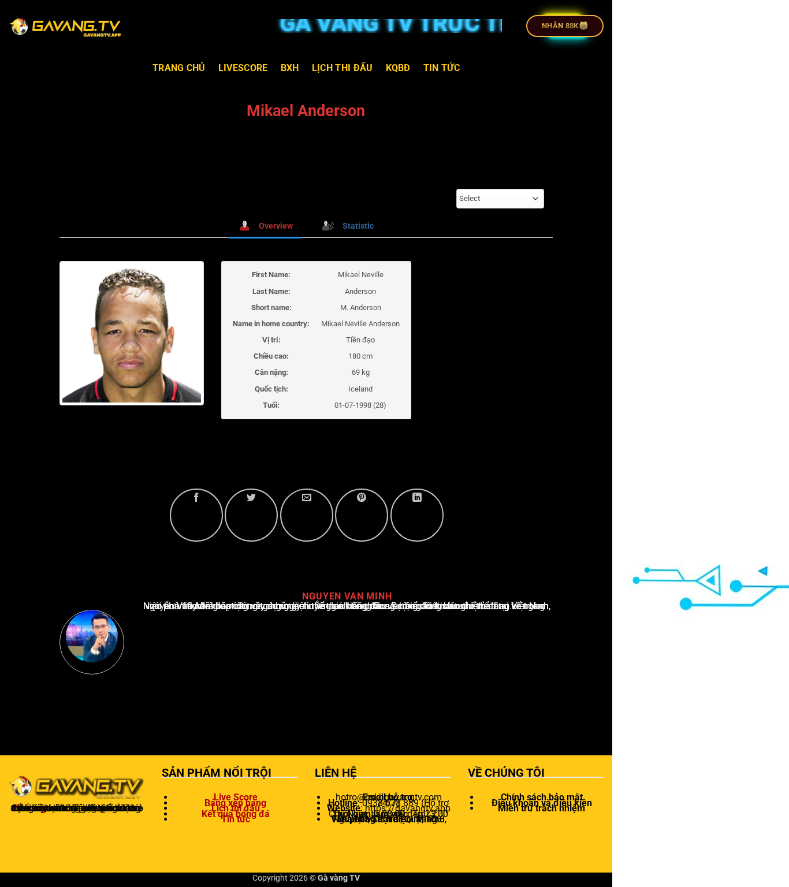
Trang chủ (179, 67)
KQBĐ (398, 67)
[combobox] (500, 198)
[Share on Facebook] (196, 515)
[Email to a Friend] (306, 515)
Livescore (243, 67)
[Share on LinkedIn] (417, 515)
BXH (290, 67)
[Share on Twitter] (251, 515)
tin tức (441, 67)
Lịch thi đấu (342, 67)
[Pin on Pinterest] (361, 515)
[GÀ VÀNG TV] (66, 26)
